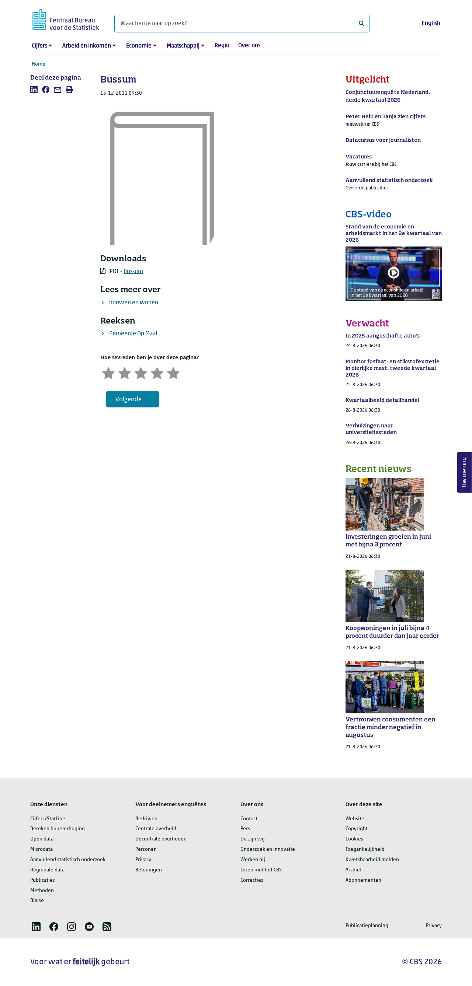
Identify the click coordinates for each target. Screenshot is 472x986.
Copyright (357, 828)
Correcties (251, 880)
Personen (146, 849)
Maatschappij (183, 46)
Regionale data (47, 870)
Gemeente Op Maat (133, 334)
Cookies (354, 839)
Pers (245, 828)
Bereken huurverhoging (57, 828)
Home (38, 64)
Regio (222, 46)
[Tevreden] (157, 372)
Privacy (143, 859)
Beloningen (148, 870)
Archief (354, 870)
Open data (41, 839)
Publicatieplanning (367, 925)
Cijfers (39, 46)
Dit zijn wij (252, 839)
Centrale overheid (155, 828)
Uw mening (465, 472)
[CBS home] (66, 18)
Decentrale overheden (161, 839)
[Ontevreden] (125, 372)
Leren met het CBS (261, 870)
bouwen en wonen (133, 303)
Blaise (37, 900)
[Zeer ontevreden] (108, 372)
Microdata (41, 849)
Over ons (249, 46)
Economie (139, 46)
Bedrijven (146, 819)
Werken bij (252, 859)
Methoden (42, 890)
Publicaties (42, 880)
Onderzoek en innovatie (267, 849)
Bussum (133, 272)
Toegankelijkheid (365, 849)
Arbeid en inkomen (86, 46)
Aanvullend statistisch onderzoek (67, 859)
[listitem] (34, 89)
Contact (248, 819)
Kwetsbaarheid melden (372, 859)
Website (355, 819)
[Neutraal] (141, 372)
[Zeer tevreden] (173, 372)
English (431, 24)
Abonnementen (363, 880)
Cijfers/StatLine (47, 819)
